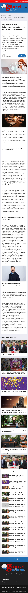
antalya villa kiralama (21, 591)
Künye (8, 582)
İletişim (4, 582)
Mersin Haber (5, 591)
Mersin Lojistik (12, 591)
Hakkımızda (14, 582)
